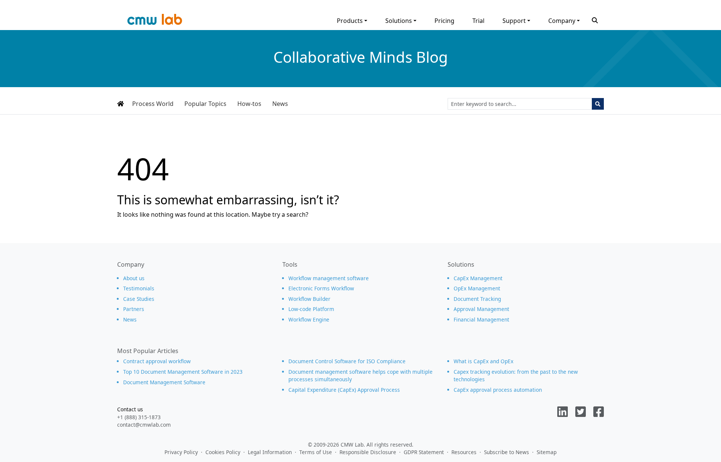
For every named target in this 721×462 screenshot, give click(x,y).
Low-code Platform (311, 309)
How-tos (249, 104)
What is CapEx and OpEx (483, 361)
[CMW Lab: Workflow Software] (154, 21)
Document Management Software (164, 382)
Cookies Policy (222, 452)
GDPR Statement (424, 452)
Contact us (130, 409)
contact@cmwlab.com (144, 424)
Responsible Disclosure (367, 452)
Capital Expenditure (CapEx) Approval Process (344, 389)
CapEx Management (478, 278)
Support (514, 21)
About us (134, 278)
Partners (133, 309)
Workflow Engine (308, 319)
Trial (478, 21)
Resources (464, 452)
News (280, 104)
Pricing (444, 21)
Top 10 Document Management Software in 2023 (183, 371)
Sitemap (547, 452)
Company (561, 21)
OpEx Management (477, 288)
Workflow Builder (309, 298)
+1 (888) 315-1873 (139, 417)
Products (350, 21)
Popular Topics (205, 104)
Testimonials (138, 288)
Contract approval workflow (157, 361)
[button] (595, 19)
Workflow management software (328, 278)
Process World (152, 104)
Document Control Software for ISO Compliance (347, 361)
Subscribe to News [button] (506, 452)
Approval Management (481, 309)
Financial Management (481, 319)
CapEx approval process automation (498, 389)
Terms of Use (315, 452)
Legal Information (270, 452)
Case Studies (138, 298)
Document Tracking (477, 298)
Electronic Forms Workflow (321, 288)
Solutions (398, 21)
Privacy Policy (181, 452)
